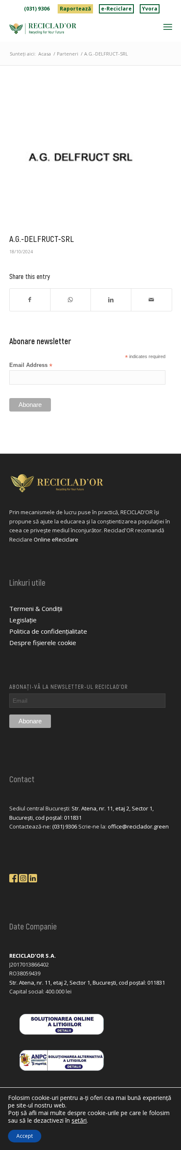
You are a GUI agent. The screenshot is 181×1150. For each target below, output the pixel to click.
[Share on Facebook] (30, 300)
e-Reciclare (116, 8)
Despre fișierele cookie (42, 642)
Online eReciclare (56, 539)
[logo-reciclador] (74, 28)
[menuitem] (37, 9)
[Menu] (167, 26)
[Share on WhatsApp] (70, 300)
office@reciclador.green (138, 826)
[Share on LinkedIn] (111, 300)
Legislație (23, 620)
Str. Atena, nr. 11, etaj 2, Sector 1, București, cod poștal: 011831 (87, 982)
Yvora (149, 8)
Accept (24, 1135)
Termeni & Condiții (35, 608)
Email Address (30, 365)
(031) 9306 (37, 8)
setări (79, 1120)
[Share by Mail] (151, 300)
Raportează (75, 8)
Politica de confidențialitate (48, 631)
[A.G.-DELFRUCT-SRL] (80, 157)
